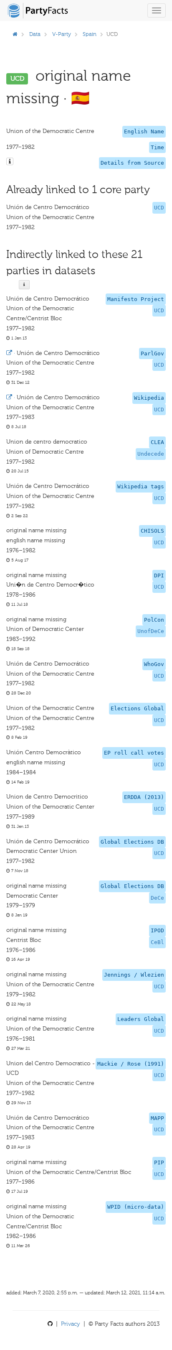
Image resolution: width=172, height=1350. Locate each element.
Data (34, 34)
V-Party (61, 34)
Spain (89, 34)
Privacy (70, 1323)
